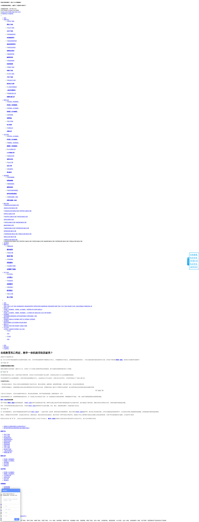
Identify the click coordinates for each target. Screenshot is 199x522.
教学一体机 (119, 359)
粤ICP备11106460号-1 (21, 516)
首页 (5, 18)
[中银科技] (99, 14)
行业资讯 (6, 348)
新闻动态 (6, 347)
